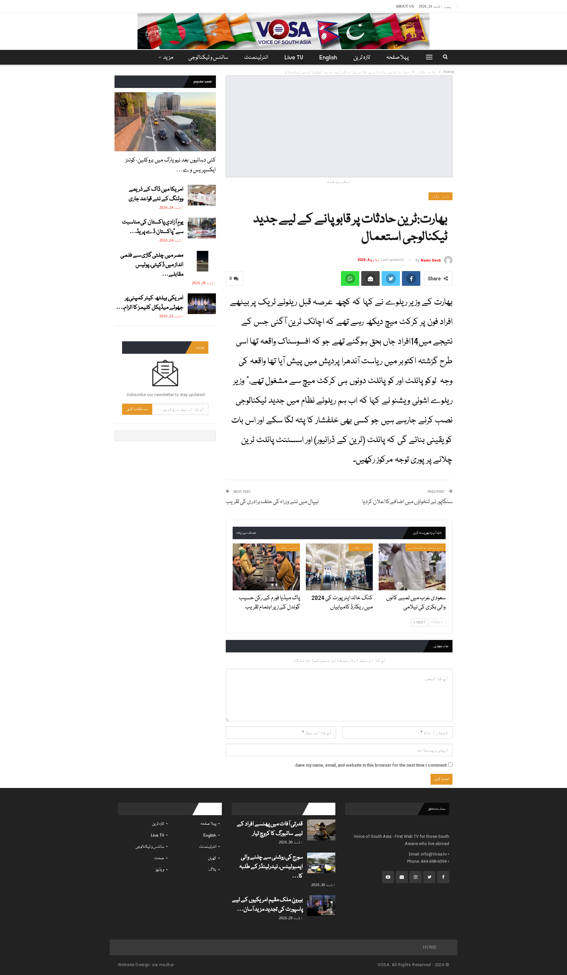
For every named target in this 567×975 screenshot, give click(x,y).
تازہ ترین (361, 57)
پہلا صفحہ (397, 57)
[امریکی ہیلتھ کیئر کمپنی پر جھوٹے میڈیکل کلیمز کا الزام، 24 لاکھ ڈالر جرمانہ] (202, 303)
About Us (405, 6)
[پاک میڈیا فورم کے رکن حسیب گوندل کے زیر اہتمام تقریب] (266, 566)
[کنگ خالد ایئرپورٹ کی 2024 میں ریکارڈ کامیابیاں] (339, 566)
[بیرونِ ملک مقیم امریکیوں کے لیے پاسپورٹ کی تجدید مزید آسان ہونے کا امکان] (321, 905)
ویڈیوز (160, 870)
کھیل (212, 858)
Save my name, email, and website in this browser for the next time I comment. (370, 765)
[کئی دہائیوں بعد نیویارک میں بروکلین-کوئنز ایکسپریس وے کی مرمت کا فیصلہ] (165, 121)
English (328, 57)
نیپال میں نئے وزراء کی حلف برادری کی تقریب (272, 502)
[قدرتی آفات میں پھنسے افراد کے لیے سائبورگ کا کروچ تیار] (321, 829)
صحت (159, 858)
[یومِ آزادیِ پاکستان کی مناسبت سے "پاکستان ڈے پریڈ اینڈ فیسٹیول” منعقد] (202, 228)
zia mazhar (163, 964)
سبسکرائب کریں (137, 409)
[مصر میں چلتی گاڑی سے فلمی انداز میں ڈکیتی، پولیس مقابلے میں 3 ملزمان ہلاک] (202, 261)
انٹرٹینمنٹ (256, 57)
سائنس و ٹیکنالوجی (208, 57)
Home (430, 947)
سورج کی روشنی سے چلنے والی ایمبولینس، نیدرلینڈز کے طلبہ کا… (271, 867)
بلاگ (212, 870)
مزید (168, 57)
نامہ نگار (440, 196)
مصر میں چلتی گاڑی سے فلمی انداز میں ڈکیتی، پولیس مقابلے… (151, 265)
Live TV (293, 57)
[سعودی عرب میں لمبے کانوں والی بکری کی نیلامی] (412, 566)
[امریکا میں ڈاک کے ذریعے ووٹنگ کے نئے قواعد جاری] (202, 195)
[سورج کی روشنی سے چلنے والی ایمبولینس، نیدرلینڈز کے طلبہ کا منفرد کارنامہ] (321, 863)
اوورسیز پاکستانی (425, 547)
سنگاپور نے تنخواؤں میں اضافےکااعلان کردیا (407, 502)
